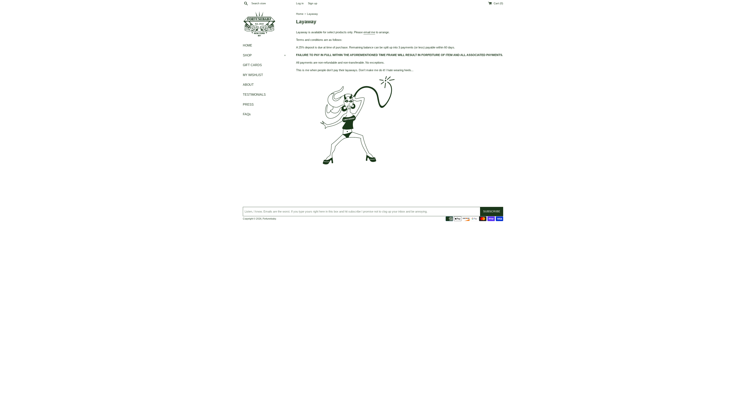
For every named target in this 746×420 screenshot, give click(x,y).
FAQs (247, 114)
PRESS (248, 104)
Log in (300, 3)
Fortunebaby (269, 218)
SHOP (264, 55)
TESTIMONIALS (254, 94)
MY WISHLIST (253, 75)
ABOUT (248, 84)
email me (369, 32)
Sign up (312, 3)
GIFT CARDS (252, 65)
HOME (247, 45)
